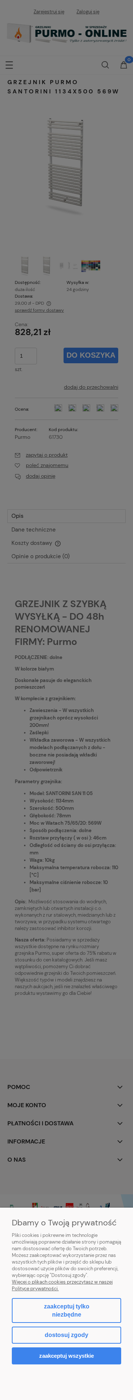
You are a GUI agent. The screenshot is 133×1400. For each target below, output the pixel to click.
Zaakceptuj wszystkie (66, 1356)
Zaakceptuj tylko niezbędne (66, 1310)
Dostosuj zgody (66, 1335)
